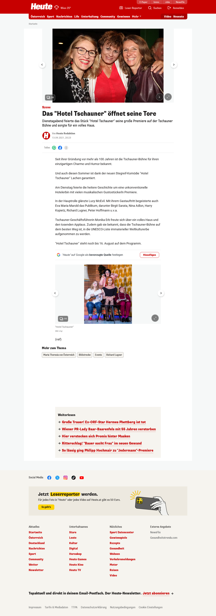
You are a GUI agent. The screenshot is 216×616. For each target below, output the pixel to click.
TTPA (74, 607)
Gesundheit (117, 548)
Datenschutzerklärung (94, 607)
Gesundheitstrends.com (163, 538)
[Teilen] (66, 148)
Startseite (33, 24)
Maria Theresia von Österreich (58, 355)
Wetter (33, 564)
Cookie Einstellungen (151, 607)
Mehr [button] (135, 16)
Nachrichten (37, 548)
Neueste (178, 16)
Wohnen (115, 554)
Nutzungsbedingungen (122, 607)
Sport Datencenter (122, 532)
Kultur (73, 543)
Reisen (114, 570)
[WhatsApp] (54, 147)
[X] (57, 477)
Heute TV (75, 570)
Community (107, 16)
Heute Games (77, 559)
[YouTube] (82, 477)
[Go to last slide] (42, 64)
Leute (72, 538)
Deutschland (37, 543)
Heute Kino (76, 564)
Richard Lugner (114, 355)
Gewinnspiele (118, 538)
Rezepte (115, 543)
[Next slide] (174, 64)
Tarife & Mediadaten (56, 607)
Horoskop (75, 554)
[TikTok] (74, 477)
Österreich (38, 16)
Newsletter (36, 570)
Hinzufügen (149, 255)
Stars (72, 532)
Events (98, 355)
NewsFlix (155, 532)
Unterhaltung (89, 16)
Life (76, 16)
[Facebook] (60, 147)
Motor (114, 564)
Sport (50, 16)
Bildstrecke (85, 355)
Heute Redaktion (65, 133)
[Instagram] (65, 477)
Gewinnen (123, 16)
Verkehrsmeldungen (122, 559)
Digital (73, 548)
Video (167, 16)
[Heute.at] (41, 6)
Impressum (35, 607)
